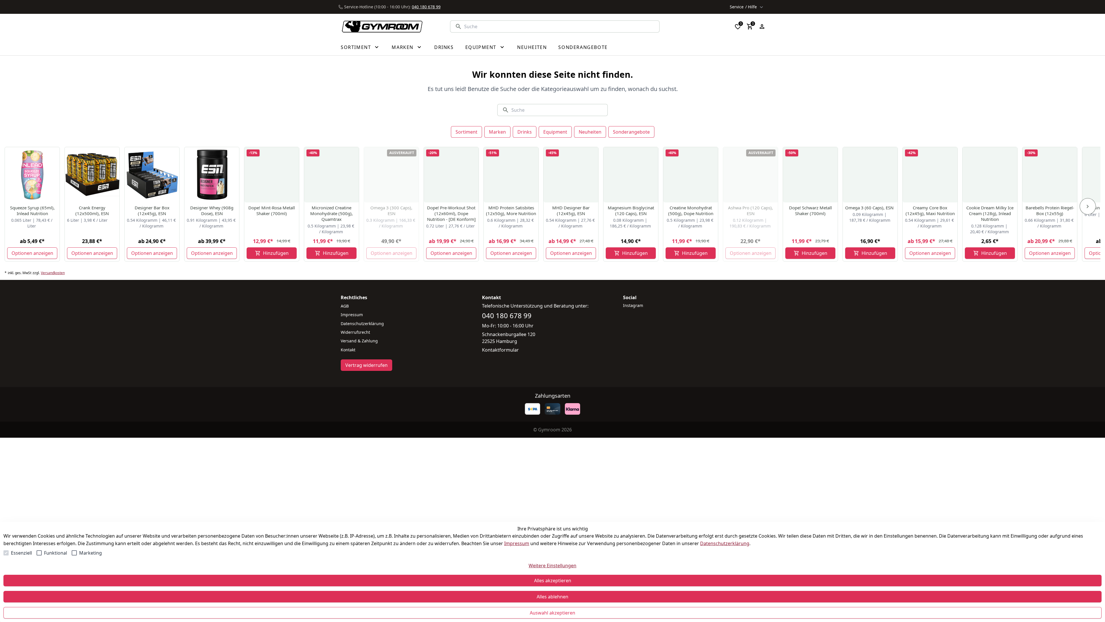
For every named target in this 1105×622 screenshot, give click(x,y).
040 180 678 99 (426, 7)
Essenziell (21, 553)
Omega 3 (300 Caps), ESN (391, 210)
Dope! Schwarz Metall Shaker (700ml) (810, 210)
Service (743, 7)
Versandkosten (53, 273)
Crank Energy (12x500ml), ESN (92, 210)
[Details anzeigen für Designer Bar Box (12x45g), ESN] (152, 174)
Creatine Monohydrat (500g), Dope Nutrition (690, 210)
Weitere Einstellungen (552, 565)
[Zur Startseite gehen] (379, 26)
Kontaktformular (500, 350)
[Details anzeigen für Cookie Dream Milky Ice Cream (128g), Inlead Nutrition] (990, 174)
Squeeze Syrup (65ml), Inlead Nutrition (32, 210)
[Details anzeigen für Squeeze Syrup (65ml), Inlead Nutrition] (32, 174)
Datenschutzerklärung (724, 543)
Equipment (555, 132)
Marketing (90, 553)
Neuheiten (590, 132)
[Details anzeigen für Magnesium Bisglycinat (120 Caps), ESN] (631, 174)
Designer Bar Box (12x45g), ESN (152, 210)
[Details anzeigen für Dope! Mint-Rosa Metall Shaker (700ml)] (272, 174)
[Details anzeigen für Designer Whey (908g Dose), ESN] (212, 174)
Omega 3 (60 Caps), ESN (869, 208)
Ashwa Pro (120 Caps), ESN (750, 210)
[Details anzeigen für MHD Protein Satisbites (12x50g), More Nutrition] (511, 174)
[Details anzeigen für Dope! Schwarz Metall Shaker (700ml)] (810, 174)
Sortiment (466, 132)
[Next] (1088, 206)
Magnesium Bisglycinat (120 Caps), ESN (631, 210)
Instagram (633, 305)
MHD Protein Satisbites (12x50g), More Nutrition (511, 210)
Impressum (516, 543)
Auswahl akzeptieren (552, 613)
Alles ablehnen (552, 596)
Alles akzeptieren (552, 580)
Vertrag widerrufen (366, 365)
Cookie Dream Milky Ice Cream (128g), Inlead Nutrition (989, 213)
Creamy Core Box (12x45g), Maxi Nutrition (930, 210)
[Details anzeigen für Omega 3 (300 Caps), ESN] (391, 174)
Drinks (524, 132)
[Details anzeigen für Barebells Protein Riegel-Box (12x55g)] (1050, 174)
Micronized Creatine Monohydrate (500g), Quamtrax (331, 213)
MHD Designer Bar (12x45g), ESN (571, 210)
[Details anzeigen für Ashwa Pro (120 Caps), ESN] (750, 174)
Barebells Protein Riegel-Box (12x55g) (1050, 210)
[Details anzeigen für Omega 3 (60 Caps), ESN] (870, 174)
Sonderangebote (631, 132)
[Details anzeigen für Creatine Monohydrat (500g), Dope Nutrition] (691, 174)
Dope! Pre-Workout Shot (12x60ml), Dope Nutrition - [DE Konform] (451, 213)
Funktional (55, 553)
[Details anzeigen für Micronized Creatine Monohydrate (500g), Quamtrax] (331, 174)
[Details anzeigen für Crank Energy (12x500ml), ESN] (92, 174)
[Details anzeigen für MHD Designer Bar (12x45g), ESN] (571, 174)
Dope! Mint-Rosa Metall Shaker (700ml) (271, 210)
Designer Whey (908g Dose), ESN (211, 210)
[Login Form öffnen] (762, 26)
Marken (497, 132)
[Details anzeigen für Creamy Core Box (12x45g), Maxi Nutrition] (930, 174)
